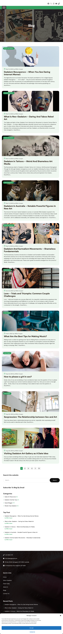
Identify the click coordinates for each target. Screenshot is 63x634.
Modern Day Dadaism (8, 48)
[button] (60, 615)
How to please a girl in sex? (18, 377)
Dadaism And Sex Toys (11, 500)
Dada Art (5, 587)
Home (4, 577)
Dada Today (6, 583)
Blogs (4, 590)
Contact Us (32, 632)
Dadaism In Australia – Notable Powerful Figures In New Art (30, 207)
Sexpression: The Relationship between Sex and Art (30, 417)
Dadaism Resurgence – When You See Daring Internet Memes (27, 73)
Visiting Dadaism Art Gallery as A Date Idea (26, 453)
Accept (31, 628)
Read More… (7, 85)
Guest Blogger (7, 270)
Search (55, 480)
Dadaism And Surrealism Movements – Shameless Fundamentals (30, 250)
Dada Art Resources (8, 182)
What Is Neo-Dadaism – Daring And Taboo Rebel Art (29, 118)
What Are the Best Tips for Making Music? (25, 336)
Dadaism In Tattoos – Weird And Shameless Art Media (28, 162)
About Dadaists (7, 580)
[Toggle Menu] (4, 8)
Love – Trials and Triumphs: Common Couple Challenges (27, 294)
